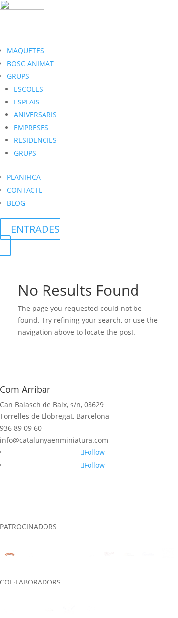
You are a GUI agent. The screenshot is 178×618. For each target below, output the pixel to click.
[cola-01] (10, 611)
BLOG (16, 202)
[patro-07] (49, 554)
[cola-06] (109, 611)
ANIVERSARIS (35, 114)
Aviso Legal (44, 503)
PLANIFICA (24, 177)
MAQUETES (25, 50)
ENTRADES (35, 229)
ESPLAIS (27, 101)
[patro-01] (168, 554)
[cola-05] (89, 610)
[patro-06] (69, 554)
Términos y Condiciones (110, 503)
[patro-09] (10, 554)
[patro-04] (109, 554)
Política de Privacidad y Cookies (88, 514)
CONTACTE (25, 190)
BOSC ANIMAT (30, 63)
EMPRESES (31, 127)
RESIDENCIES (35, 140)
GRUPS (18, 76)
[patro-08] (30, 554)
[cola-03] (49, 611)
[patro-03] (128, 554)
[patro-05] (89, 554)
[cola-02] (30, 611)
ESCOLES (28, 89)
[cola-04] (69, 610)
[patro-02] (148, 554)
